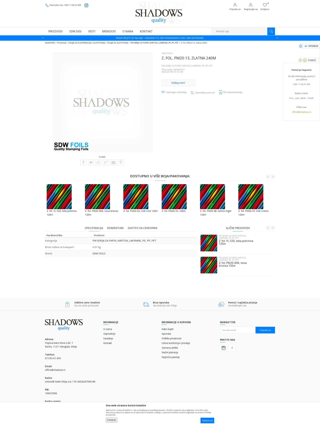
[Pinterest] (121, 162)
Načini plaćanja (170, 352)
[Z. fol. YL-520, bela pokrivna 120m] (208, 243)
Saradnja (108, 338)
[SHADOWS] (160, 13)
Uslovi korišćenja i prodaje (176, 343)
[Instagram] (223, 347)
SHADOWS (50, 42)
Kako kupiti (168, 329)
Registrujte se (251, 9)
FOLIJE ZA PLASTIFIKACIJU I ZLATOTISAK (86, 42)
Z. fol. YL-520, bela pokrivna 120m (236, 242)
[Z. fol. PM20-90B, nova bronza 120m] (208, 265)
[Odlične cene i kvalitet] (67, 304)
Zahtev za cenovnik (142, 228)
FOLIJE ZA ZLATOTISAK (117, 42)
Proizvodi (61, 42)
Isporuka (166, 333)
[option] (160, 38)
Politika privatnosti (172, 338)
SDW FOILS (99, 253)
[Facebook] (83, 162)
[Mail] (113, 162)
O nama (107, 329)
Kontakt (107, 343)
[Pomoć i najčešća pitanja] (221, 304)
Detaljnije (111, 419)
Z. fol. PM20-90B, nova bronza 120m (233, 264)
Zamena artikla (170, 347)
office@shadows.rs (301, 111)
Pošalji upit (178, 82)
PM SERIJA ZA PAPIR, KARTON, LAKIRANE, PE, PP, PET (154, 42)
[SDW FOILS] (71, 146)
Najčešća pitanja (171, 357)
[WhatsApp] (98, 162)
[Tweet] (91, 162)
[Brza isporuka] (146, 304)
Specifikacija (94, 228)
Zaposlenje (109, 333)
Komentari (115, 228)
